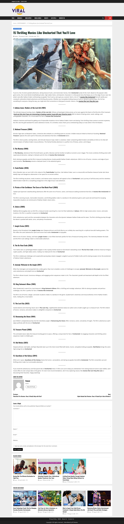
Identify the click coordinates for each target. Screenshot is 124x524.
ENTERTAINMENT (17, 28)
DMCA (59, 519)
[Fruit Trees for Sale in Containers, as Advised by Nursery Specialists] (49, 498)
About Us (64, 519)
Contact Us (62, 18)
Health (46, 18)
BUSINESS (19, 18)
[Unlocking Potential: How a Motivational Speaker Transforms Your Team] (49, 466)
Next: (94, 395)
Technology (17, 504)
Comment (16, 408)
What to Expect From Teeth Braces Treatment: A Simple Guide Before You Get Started (74, 510)
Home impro (28, 18)
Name (15, 429)
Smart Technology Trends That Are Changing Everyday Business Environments (24, 509)
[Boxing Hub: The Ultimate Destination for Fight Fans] (25, 466)
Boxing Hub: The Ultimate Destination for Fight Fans (24, 477)
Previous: (27, 395)
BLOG (40, 504)
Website (15, 440)
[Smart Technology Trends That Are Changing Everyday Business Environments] (25, 498)
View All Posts (31, 387)
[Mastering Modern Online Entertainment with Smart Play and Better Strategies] (99, 498)
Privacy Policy (53, 519)
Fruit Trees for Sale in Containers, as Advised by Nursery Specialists (47, 509)
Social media (37, 18)
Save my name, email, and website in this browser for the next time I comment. (36, 446)
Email (15, 434)
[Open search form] (103, 18)
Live (110, 18)
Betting (90, 504)
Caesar (16, 36)
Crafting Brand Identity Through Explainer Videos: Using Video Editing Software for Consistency (74, 478)
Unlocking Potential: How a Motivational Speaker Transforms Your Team (48, 477)
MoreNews (67, 522)
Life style (53, 18)
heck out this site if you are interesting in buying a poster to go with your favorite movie (42, 114)
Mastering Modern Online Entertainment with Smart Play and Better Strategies (97, 509)
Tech (13, 18)
